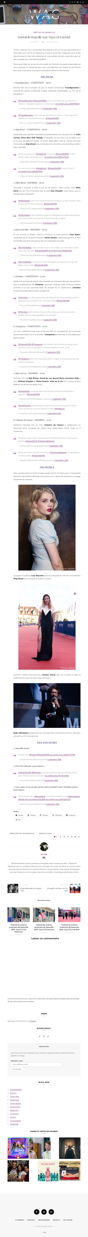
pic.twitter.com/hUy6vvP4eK (57, 775)
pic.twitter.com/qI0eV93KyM (67, 104)
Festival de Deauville (44, 32)
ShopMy (33, 1021)
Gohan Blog (14, 1096)
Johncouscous (15, 1103)
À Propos (20, 1220)
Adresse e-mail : (17, 1061)
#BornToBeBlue (24, 247)
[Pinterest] (6, 66)
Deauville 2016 (45, 833)
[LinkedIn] (6, 77)
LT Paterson (14, 1114)
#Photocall (36, 772)
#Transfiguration (25, 100)
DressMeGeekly (16, 1090)
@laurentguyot (74, 796)
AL (43, 42)
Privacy (56, 1220)
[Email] (6, 71)
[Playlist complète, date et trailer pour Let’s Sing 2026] (18, 1148)
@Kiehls (21, 799)
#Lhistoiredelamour (46, 441)
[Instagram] (51, 1212)
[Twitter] (6, 61)
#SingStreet (41, 154)
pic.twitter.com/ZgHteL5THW (62, 755)
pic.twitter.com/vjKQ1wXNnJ (30, 171)
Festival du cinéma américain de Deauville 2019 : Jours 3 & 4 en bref (69, 927)
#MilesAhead (23, 200)
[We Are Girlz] (44, 14)
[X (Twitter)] (44, 1212)
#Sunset (32, 755)
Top (44, 1232)
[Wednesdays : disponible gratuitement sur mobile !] (48, 1171)
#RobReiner (60, 408)
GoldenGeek (14, 1100)
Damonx (13, 1093)
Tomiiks (13, 1117)
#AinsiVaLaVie (24, 405)
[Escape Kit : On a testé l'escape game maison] (69, 1171)
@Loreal (28, 799)
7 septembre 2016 (48, 305)
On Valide (67, 1220)
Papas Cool (14, 1110)
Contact (31, 1220)
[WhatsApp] (6, 82)
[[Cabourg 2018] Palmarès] (18, 1171)
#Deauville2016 (39, 100)
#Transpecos (37, 344)
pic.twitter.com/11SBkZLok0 (60, 250)
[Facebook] (6, 55)
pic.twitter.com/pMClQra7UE (58, 799)
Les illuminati (15, 1107)
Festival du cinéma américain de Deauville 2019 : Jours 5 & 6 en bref (44, 927)
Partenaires (44, 1220)
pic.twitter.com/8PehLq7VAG (56, 157)
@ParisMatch (39, 796)
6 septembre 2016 (50, 108)
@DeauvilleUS (31, 441)
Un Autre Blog (15, 1121)
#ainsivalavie (24, 391)
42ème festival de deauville (22, 833)
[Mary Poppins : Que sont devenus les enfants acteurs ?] (40, 1148)
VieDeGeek (14, 1124)
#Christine (23, 297)
